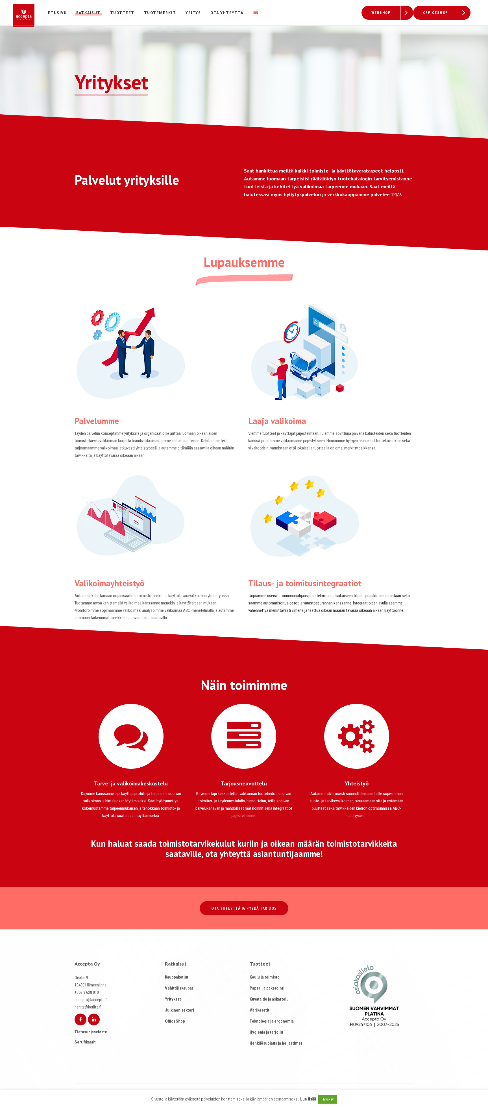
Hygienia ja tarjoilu (266, 1032)
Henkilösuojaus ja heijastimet (276, 1043)
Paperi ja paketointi (267, 988)
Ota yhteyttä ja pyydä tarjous (244, 908)
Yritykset (173, 999)
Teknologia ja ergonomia (272, 1021)
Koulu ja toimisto (265, 977)
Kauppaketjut (176, 977)
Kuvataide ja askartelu (269, 999)
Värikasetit (259, 1010)
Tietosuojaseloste (91, 1031)
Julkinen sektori (179, 1010)
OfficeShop (175, 1021)
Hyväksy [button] (328, 1099)
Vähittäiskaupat (179, 988)
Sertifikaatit (85, 1042)
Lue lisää (308, 1099)
